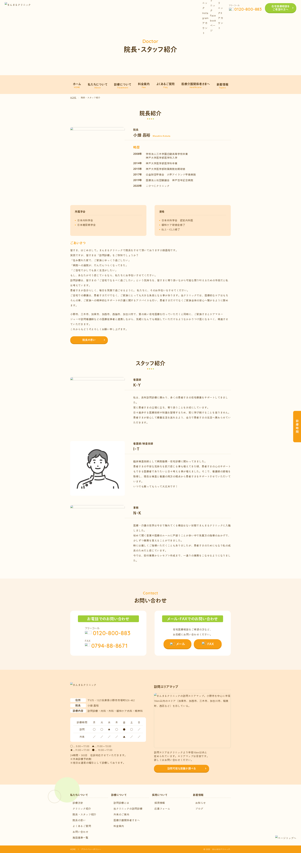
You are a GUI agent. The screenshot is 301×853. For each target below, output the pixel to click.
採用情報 (159, 803)
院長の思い (89, 340)
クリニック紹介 (82, 808)
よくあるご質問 (82, 826)
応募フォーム (162, 808)
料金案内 (119, 826)
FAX (210, 644)
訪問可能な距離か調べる (181, 768)
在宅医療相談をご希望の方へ (281, 7)
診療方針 (78, 803)
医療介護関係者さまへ (127, 820)
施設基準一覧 (80, 837)
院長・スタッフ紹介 (84, 814)
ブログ (199, 808)
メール (180, 644)
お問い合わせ (80, 832)
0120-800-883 (248, 9)
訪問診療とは (121, 803)
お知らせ (200, 803)
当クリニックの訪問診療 (128, 808)
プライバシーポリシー (91, 849)
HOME (73, 849)
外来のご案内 (121, 814)
